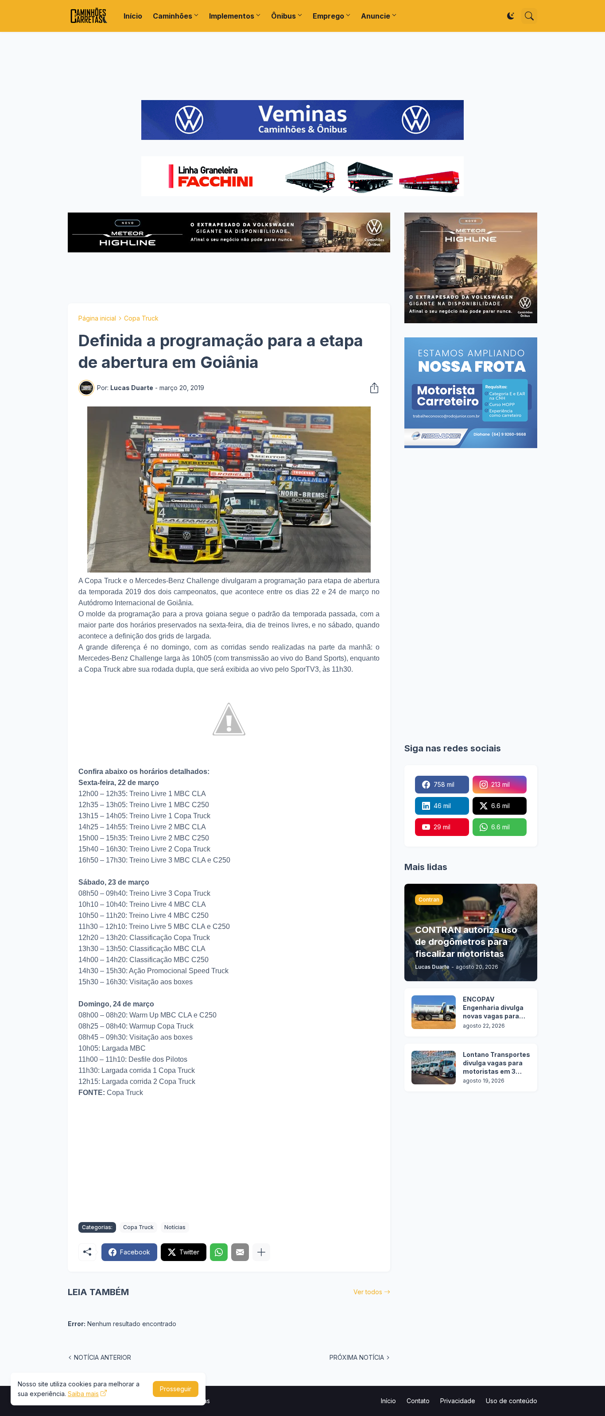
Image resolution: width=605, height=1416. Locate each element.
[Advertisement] (302, 66)
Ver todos (367, 1292)
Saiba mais (83, 1393)
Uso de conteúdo (511, 1400)
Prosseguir (175, 1389)
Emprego (328, 16)
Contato (418, 1400)
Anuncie (375, 16)
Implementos (231, 16)
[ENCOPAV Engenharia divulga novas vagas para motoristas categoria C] (433, 1012)
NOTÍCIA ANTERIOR (102, 1357)
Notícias (175, 1227)
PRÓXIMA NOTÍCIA (357, 1357)
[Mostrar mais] (261, 1252)
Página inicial (97, 318)
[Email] (240, 1252)
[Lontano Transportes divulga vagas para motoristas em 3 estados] (433, 1067)
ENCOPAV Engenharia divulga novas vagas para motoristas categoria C (493, 1008)
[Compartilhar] (372, 388)
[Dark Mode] (510, 16)
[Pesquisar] (529, 16)
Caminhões (172, 16)
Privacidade (457, 1400)
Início (133, 16)
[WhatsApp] (219, 1252)
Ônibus (283, 16)
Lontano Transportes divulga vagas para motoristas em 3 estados (496, 1063)
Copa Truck (141, 318)
